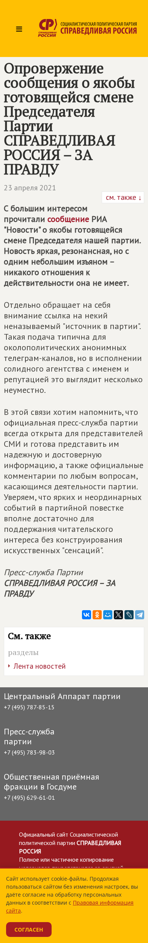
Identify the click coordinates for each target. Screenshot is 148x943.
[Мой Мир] (107, 614)
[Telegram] (139, 614)
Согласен (28, 929)
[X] (118, 614)
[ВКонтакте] (86, 614)
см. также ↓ (123, 197)
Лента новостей (40, 666)
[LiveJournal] (129, 614)
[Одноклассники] (97, 614)
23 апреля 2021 (30, 188)
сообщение (68, 219)
